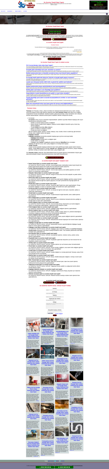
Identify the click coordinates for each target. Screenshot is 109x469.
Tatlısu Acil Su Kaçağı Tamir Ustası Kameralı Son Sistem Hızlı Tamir (33, 390)
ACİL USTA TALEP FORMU (60, 39)
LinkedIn (62, 461)
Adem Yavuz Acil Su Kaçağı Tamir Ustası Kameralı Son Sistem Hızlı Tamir (48, 363)
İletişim (25, 11)
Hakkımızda (9, 11)
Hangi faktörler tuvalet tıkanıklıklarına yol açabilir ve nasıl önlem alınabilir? (48, 93)
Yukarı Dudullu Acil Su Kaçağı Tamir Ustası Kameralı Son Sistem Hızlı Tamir (33, 336)
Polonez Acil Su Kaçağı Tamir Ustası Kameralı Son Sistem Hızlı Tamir (77, 385)
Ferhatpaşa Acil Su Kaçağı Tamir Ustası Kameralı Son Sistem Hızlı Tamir (77, 331)
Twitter (57, 461)
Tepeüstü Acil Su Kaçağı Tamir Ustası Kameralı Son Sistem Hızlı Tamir (33, 362)
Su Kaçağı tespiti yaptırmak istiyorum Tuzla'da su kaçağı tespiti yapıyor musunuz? (50, 77)
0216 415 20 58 (49, 282)
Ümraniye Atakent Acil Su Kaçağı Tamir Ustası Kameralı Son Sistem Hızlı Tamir (33, 444)
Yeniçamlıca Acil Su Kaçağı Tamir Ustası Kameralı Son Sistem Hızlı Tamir (48, 443)
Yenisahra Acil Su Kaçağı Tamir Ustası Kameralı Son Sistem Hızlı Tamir (48, 418)
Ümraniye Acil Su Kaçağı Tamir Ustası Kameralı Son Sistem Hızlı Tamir (48, 390)
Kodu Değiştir (59, 313)
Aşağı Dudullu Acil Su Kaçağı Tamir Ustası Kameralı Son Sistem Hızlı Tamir (48, 332)
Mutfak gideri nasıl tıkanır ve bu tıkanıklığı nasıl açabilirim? (43, 90)
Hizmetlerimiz (18, 11)
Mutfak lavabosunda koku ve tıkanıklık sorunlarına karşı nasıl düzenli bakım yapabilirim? (52, 73)
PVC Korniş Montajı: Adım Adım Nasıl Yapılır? (39, 65)
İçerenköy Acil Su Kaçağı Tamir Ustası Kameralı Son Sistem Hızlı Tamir (62, 413)
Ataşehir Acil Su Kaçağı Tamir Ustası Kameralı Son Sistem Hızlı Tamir (77, 358)
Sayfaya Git (29, 347)
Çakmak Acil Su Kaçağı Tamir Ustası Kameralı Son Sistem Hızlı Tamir (33, 416)
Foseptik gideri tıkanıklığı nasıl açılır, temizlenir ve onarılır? (43, 69)
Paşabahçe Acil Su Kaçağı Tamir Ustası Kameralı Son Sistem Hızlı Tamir (77, 409)
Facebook (51, 461)
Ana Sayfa (3, 11)
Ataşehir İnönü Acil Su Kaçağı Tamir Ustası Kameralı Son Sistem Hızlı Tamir (62, 386)
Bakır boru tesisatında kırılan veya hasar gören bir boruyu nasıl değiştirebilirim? (49, 103)
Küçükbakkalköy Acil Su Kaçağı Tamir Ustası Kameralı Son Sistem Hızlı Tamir (62, 334)
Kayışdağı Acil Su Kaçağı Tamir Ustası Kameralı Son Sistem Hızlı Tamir (62, 361)
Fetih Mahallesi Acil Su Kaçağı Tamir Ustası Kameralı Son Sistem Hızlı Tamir (62, 440)
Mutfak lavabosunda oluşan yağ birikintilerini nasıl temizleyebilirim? (46, 86)
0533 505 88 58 (99, 4)
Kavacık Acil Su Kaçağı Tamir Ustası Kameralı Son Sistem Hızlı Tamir (77, 438)
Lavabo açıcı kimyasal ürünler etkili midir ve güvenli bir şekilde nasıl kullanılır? (49, 82)
